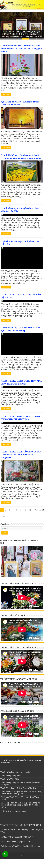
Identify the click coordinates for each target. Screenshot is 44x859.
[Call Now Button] (5, 854)
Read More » (6, 94)
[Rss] (22, 855)
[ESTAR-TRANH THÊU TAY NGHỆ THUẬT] (22, 4)
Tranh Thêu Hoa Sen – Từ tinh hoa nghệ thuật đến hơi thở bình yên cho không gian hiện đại (21, 48)
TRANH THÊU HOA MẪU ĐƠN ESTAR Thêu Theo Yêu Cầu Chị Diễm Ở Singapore (21, 454)
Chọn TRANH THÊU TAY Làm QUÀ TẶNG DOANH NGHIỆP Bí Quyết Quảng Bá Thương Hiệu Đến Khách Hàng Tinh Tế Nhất (22, 33)
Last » (4, 516)
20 (30, 510)
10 (25, 510)
